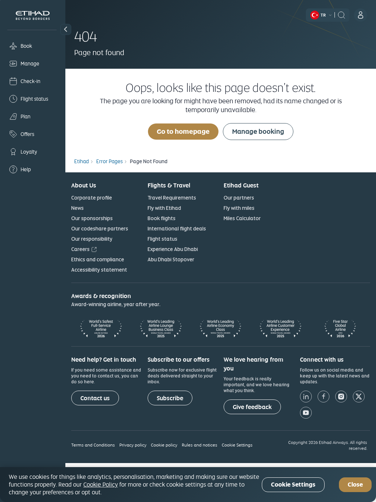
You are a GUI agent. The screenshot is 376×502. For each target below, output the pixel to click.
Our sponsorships (92, 218)
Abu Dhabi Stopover (171, 259)
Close (355, 484)
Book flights (162, 218)
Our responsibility (91, 239)
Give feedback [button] (252, 407)
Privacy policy (133, 445)
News (77, 208)
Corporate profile (91, 197)
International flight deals (177, 228)
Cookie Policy (100, 484)
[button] (65, 29)
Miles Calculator (242, 218)
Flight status (162, 239)
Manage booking (258, 131)
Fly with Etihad (164, 208)
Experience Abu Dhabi (173, 249)
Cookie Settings (237, 445)
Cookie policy (164, 445)
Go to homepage (183, 131)
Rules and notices (199, 445)
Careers (80, 249)
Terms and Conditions (93, 445)
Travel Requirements (172, 197)
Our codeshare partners (99, 228)
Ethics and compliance (97, 259)
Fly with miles (239, 208)
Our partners (239, 197)
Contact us (95, 398)
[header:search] (341, 14)
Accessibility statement (99, 269)
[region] (188, 484)
